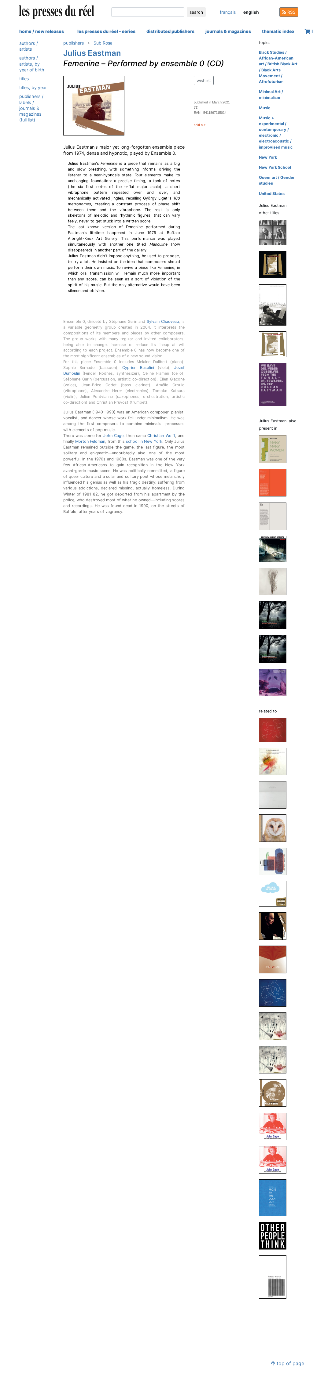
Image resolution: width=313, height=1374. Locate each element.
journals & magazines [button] (228, 31)
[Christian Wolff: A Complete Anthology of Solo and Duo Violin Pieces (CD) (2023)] (275, 761)
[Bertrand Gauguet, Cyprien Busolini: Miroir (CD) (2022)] (275, 861)
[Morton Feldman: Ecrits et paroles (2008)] (275, 1277)
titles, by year (33, 87)
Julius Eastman (92, 53)
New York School (275, 167)
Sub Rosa (103, 42)
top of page (289, 1363)
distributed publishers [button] (170, 31)
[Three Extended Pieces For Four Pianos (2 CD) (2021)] (275, 343)
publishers (73, 42)
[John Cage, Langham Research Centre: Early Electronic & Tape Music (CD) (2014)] (275, 1159)
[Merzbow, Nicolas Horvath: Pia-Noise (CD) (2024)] (275, 548)
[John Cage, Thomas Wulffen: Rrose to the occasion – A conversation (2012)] (275, 1197)
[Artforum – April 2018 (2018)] (275, 682)
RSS (291, 12)
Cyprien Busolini (138, 367)
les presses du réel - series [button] (106, 31)
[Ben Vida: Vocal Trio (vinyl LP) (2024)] (275, 516)
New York (268, 157)
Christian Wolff (161, 435)
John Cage (113, 435)
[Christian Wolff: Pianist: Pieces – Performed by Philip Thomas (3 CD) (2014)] (275, 1093)
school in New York (144, 441)
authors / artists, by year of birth (31, 63)
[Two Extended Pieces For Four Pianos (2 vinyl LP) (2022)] (275, 264)
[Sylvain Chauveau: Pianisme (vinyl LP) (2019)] (275, 959)
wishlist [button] (204, 80)
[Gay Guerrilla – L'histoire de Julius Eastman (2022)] (275, 304)
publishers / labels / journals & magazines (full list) (31, 108)
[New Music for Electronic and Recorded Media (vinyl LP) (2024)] (275, 482)
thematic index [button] (278, 31)
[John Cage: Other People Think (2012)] (275, 1235)
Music (265, 108)
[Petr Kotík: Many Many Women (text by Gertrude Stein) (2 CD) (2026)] (275, 449)
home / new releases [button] (41, 31)
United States (272, 193)
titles (24, 78)
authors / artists (28, 46)
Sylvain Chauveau (163, 321)
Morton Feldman (90, 441)
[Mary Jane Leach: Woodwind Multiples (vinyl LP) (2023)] (275, 581)
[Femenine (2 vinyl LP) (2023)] (275, 232)
